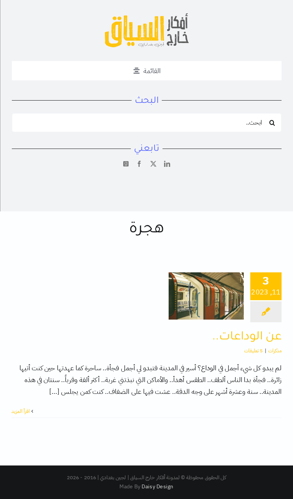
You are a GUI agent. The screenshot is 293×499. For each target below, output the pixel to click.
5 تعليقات (253, 350)
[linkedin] (167, 164)
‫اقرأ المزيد (21, 411)
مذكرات (275, 350)
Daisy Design (157, 487)
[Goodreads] (126, 164)
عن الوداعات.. (247, 337)
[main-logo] (147, 16)
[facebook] (139, 164)
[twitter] (153, 164)
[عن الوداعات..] (206, 296)
